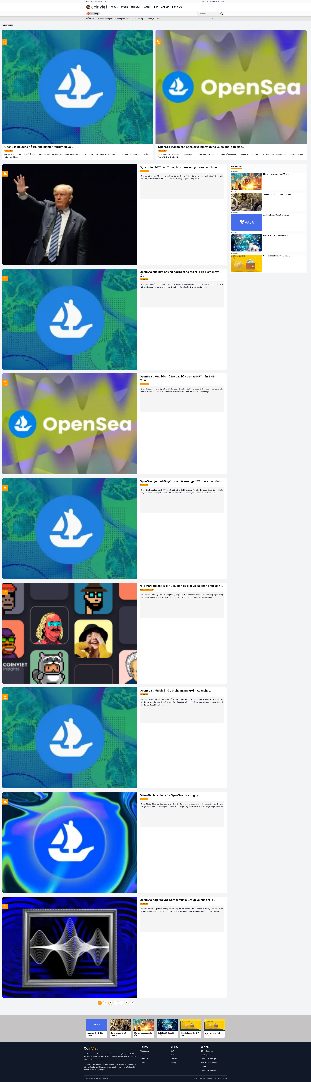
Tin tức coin (144, 1051)
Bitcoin (124, 7)
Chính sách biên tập (208, 1059)
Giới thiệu (204, 1055)
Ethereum (135, 7)
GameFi (174, 1059)
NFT (172, 1055)
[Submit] (221, 13)
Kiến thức (177, 7)
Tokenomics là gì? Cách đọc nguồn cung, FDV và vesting (120, 19)
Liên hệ (203, 1066)
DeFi (156, 7)
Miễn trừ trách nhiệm (209, 1063)
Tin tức (114, 7)
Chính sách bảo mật (208, 1070)
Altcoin (147, 7)
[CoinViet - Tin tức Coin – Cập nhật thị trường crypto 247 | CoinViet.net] (96, 7)
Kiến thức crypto (207, 1051)
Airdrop (165, 7)
